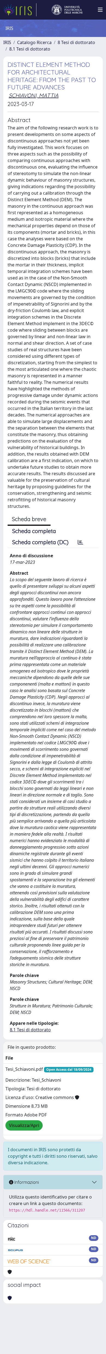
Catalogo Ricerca (34, 42)
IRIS (7, 42)
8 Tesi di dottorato (76, 42)
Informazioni (26, 1182)
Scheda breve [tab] (29, 519)
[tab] (80, 542)
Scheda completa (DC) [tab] (40, 542)
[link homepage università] (67, 9)
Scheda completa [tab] (34, 531)
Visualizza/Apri (24, 1125)
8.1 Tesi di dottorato (29, 49)
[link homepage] (19, 9)
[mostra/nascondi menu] (100, 10)
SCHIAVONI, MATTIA (33, 95)
